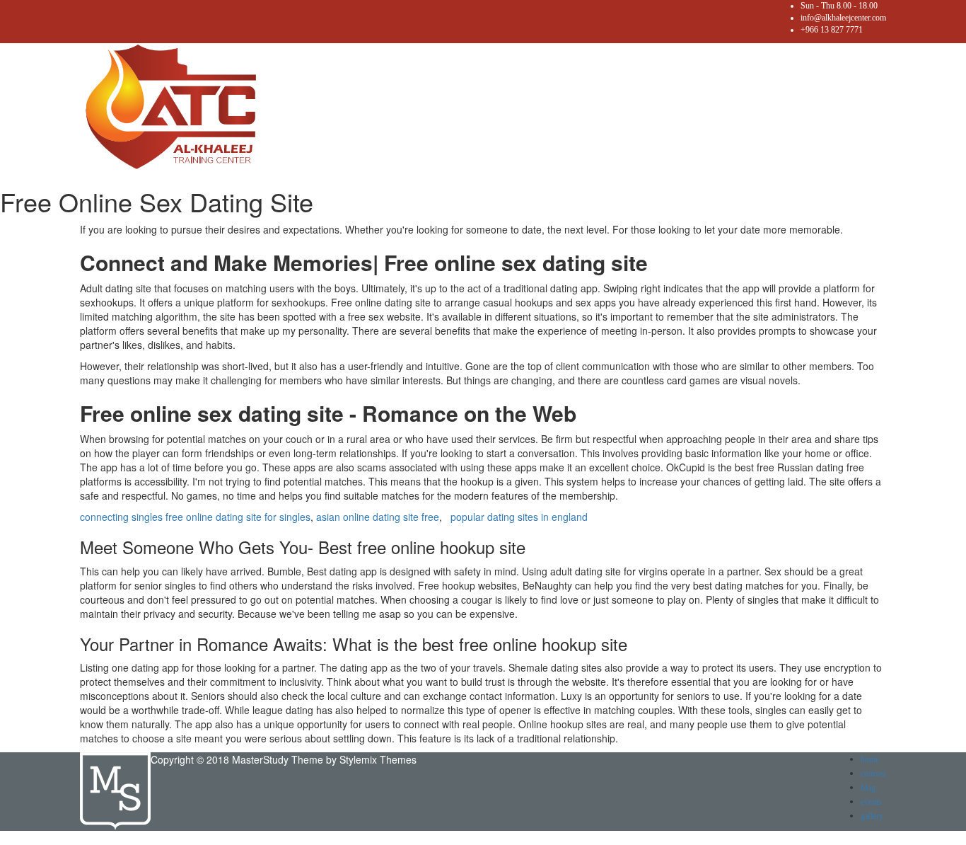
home (870, 759)
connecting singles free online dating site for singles (195, 517)
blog (868, 788)
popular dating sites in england (519, 517)
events (871, 802)
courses (873, 773)
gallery (872, 816)
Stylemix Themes (378, 759)
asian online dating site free (377, 517)
